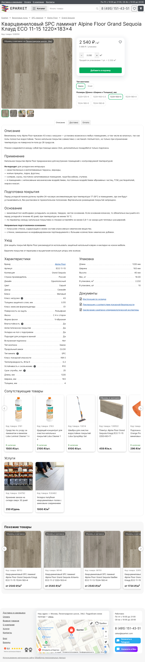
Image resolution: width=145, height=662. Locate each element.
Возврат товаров (11, 620)
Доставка (74, 122)
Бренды (6, 642)
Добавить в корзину (100, 70)
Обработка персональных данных (50, 657)
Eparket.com (14, 8)
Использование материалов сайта (18, 657)
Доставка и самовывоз (11, 2)
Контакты (50, 2)
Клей (90, 86)
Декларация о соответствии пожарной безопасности (108, 304)
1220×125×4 (83, 97)
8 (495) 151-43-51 (115, 8)
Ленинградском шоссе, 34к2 (39, 41)
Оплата (27, 2)
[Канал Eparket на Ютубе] (30, 650)
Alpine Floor (60, 264)
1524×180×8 (98, 103)
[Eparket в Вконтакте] (26, 650)
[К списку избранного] (134, 8)
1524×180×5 (83, 103)
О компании (38, 2)
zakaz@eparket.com (124, 633)
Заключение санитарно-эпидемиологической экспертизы (111, 310)
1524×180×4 (131, 97)
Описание (60, 122)
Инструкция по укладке (94, 299)
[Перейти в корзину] (141, 8)
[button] (4, 408)
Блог (5, 638)
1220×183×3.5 (99, 97)
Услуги (6, 628)
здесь (50, 617)
